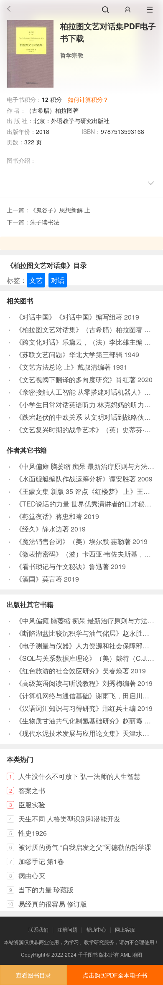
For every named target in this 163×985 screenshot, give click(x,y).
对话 (57, 280)
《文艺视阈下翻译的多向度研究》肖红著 (75, 379)
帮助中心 (96, 929)
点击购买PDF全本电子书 (115, 975)
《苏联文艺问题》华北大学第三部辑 (68, 354)
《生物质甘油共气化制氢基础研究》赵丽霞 (79, 721)
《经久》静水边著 (42, 529)
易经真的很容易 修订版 (52, 904)
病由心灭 (31, 875)
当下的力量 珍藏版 (46, 889)
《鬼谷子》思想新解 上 (60, 210)
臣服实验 (31, 804)
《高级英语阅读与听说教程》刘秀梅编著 (75, 683)
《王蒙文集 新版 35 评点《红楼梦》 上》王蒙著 (86, 491)
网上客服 (125, 929)
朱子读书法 (44, 222)
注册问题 (67, 929)
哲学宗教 (72, 55)
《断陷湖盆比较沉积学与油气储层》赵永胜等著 (85, 633)
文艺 (36, 280)
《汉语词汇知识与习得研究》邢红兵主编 (75, 708)
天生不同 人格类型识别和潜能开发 (69, 819)
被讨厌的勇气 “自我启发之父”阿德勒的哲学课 (84, 847)
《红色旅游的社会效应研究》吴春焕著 (72, 670)
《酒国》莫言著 (38, 579)
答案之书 (31, 790)
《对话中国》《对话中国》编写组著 (68, 317)
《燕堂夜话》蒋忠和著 (48, 516)
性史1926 (32, 833)
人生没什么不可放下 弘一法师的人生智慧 (79, 776)
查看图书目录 (33, 975)
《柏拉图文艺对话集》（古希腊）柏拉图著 (79, 329)
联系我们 (38, 929)
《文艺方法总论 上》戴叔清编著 (63, 367)
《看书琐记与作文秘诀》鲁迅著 (62, 566)
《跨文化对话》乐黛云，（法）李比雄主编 (79, 342)
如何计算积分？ (88, 99)
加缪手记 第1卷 (41, 861)
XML (125, 954)
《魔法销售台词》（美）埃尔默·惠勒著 (73, 541)
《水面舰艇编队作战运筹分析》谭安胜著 (75, 479)
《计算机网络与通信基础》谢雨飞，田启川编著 (85, 695)
